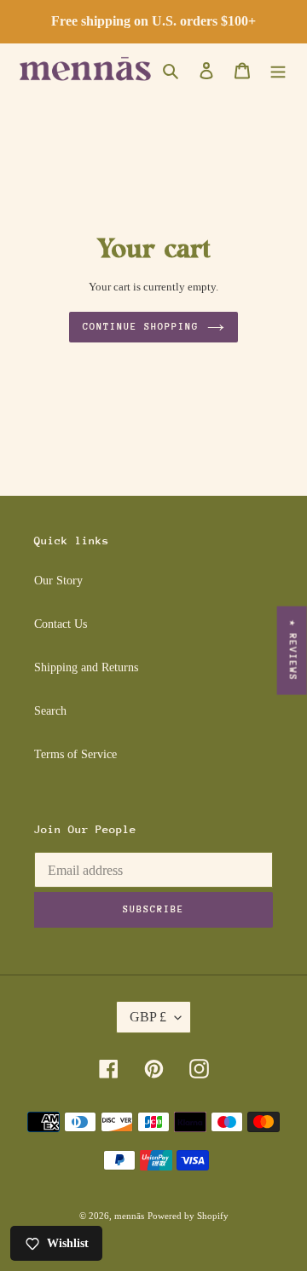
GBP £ (148, 1016)
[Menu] (278, 70)
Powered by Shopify (188, 1216)
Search (50, 711)
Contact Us (60, 624)
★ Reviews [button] (292, 651)
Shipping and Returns (86, 667)
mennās (129, 1216)
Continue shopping (140, 326)
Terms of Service (75, 754)
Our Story (58, 580)
